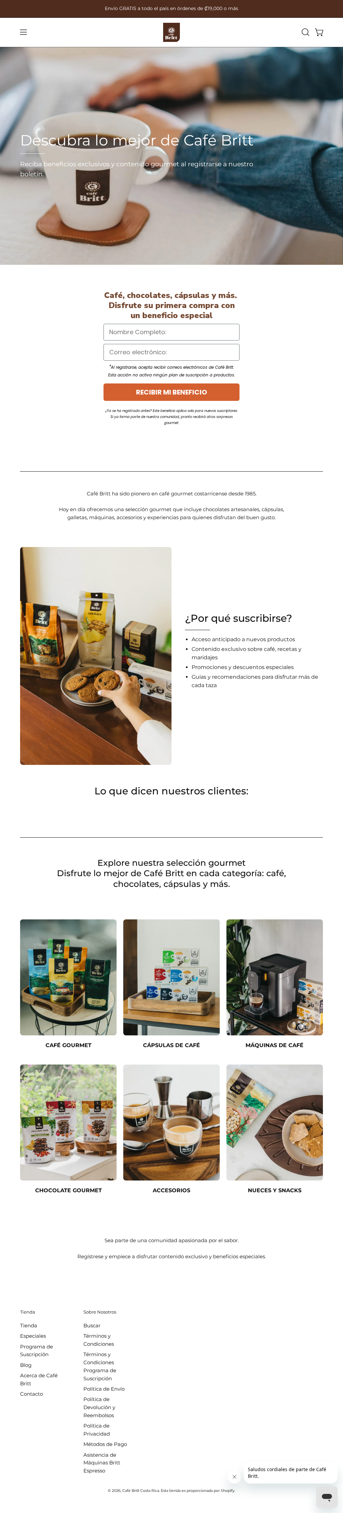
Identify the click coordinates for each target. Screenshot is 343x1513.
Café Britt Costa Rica (140, 1490)
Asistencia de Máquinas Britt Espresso (101, 1462)
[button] (305, 32)
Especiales (33, 1336)
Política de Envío (104, 1389)
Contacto (31, 1394)
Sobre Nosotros (99, 1312)
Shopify (227, 1490)
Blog (25, 1364)
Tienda (27, 1312)
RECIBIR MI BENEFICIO (171, 392)
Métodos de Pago (105, 1444)
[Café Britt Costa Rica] (171, 32)
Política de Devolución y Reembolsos (99, 1407)
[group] (171, 8)
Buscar (91, 1325)
